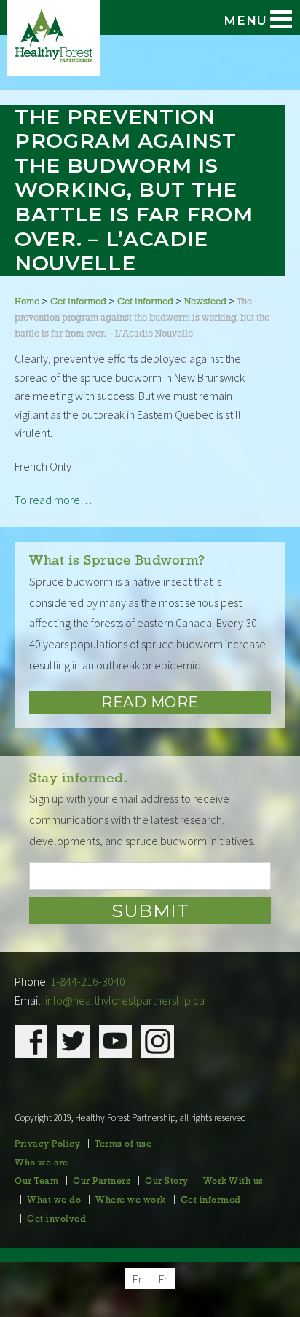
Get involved (56, 1219)
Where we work (130, 1200)
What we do (54, 1200)
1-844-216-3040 (87, 981)
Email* (150, 876)
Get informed (211, 1200)
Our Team (36, 1181)
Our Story (167, 1181)
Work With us (233, 1181)
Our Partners (101, 1181)
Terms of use (123, 1144)
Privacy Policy (47, 1144)
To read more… (53, 499)
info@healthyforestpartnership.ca (125, 1000)
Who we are (41, 1163)
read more (150, 702)
